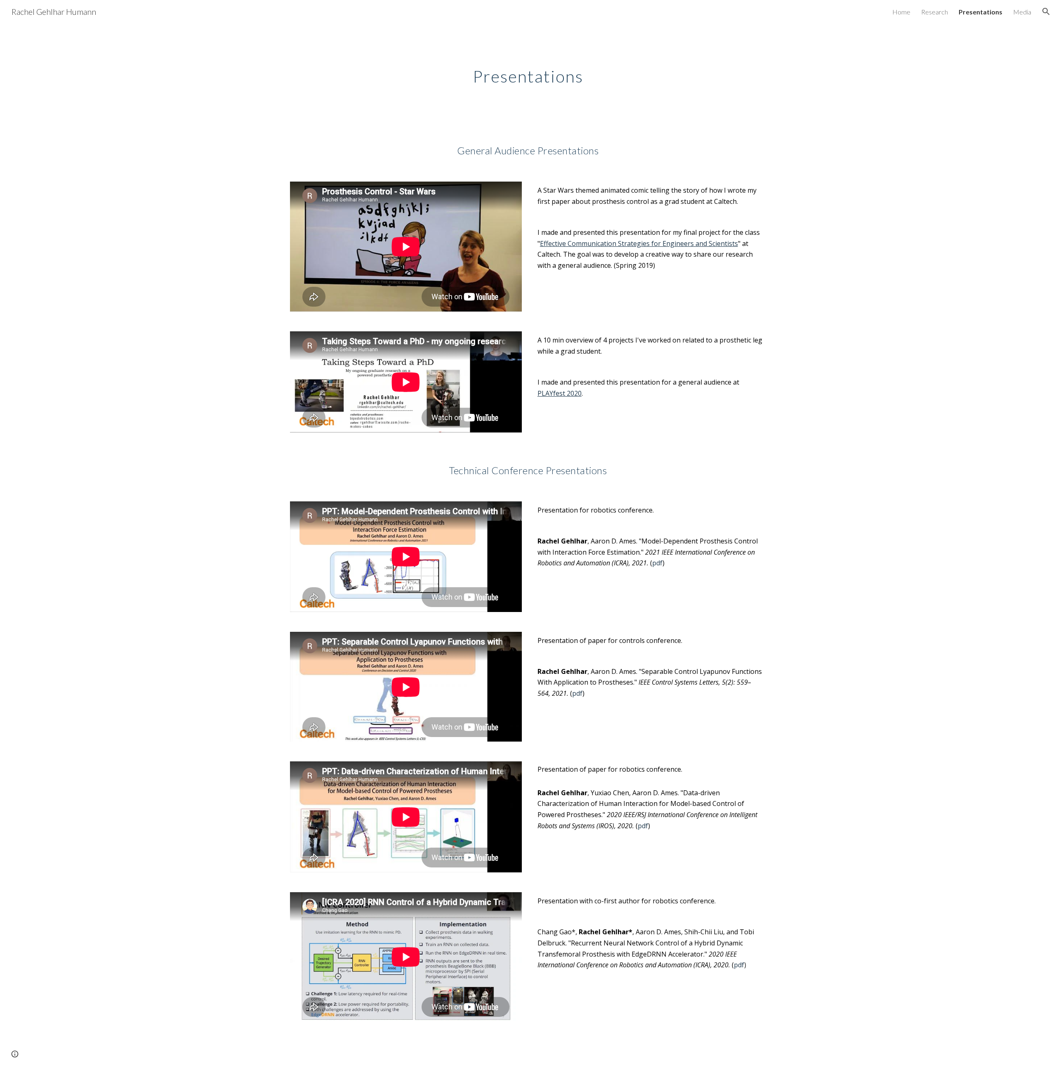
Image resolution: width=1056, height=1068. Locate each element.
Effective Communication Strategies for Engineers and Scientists (639, 243)
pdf (657, 562)
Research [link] (934, 12)
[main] (528, 73)
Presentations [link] (980, 12)
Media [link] (1022, 12)
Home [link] (901, 12)
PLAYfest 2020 (559, 393)
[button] (1046, 11)
